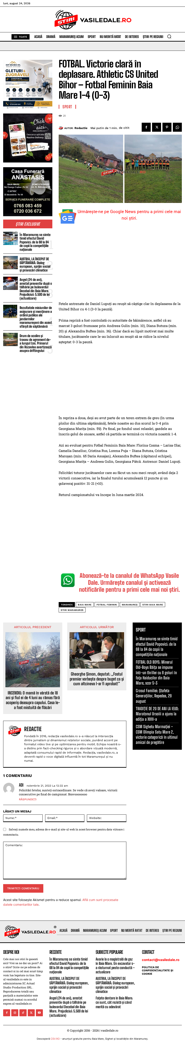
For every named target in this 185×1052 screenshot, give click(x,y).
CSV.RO (55, 1038)
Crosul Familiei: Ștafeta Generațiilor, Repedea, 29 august (154, 696)
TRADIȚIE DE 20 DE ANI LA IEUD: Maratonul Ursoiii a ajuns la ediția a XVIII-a (157, 714)
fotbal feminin (107, 604)
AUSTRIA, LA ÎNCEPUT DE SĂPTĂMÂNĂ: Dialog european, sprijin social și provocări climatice (35, 264)
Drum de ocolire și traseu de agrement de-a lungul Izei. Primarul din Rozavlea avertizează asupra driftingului (36, 343)
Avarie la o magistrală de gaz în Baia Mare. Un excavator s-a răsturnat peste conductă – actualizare (115, 965)
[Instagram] (14, 1012)
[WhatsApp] (177, 127)
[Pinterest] (166, 127)
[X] (156, 127)
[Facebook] (146, 127)
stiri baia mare (152, 604)
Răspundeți (28, 799)
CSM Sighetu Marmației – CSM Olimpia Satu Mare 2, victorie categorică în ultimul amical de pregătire (157, 734)
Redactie (81, 128)
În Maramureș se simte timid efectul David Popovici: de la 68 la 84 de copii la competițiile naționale (35, 242)
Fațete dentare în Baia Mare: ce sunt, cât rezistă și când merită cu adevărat (114, 1002)
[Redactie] (61, 128)
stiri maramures (72, 610)
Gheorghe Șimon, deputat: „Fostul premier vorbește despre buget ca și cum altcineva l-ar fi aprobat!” (97, 679)
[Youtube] (39, 1012)
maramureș (130, 604)
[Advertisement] (120, 267)
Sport (67, 107)
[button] (169, 36)
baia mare (85, 604)
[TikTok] (22, 1012)
